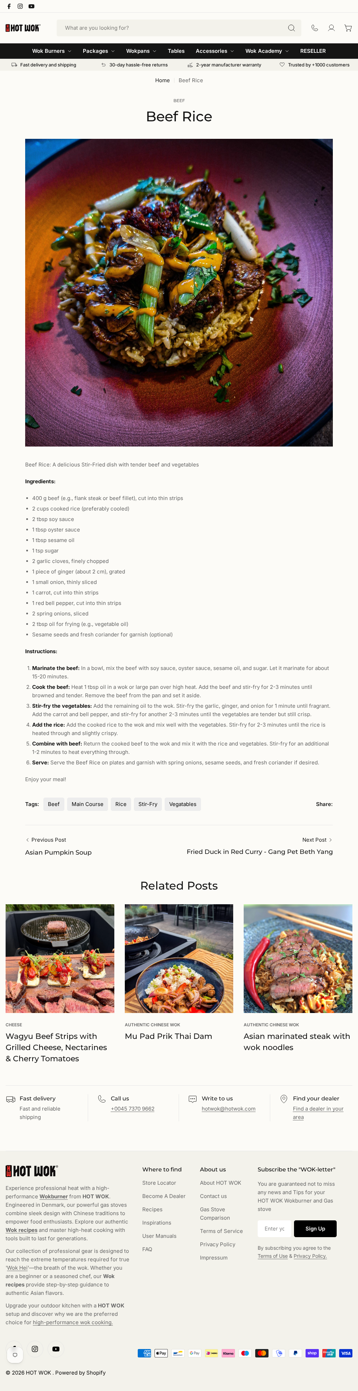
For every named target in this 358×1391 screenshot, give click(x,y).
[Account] (331, 28)
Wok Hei (17, 1267)
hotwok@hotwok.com (229, 1108)
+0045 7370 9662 (133, 1108)
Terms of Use (273, 1256)
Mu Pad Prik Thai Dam (168, 1036)
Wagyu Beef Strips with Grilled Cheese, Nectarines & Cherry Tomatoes (56, 1047)
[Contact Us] (314, 28)
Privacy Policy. (310, 1256)
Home (162, 80)
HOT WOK (39, 1372)
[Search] (291, 28)
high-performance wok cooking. (73, 1322)
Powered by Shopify (80, 1372)
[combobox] (179, 28)
